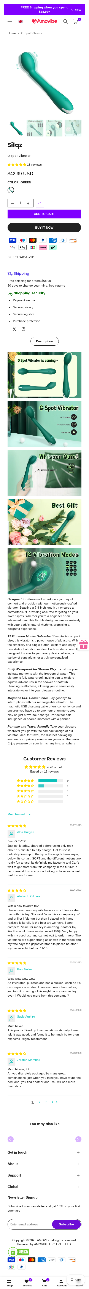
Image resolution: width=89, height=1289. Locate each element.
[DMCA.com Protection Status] (44, 1252)
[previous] (11, 1139)
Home (12, 33)
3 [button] (46, 1102)
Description (44, 341)
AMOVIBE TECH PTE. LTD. (53, 1244)
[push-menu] (11, 21)
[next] (78, 1139)
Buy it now (44, 227)
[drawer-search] (66, 21)
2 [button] (39, 1102)
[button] (20, 21)
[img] (17, 826)
